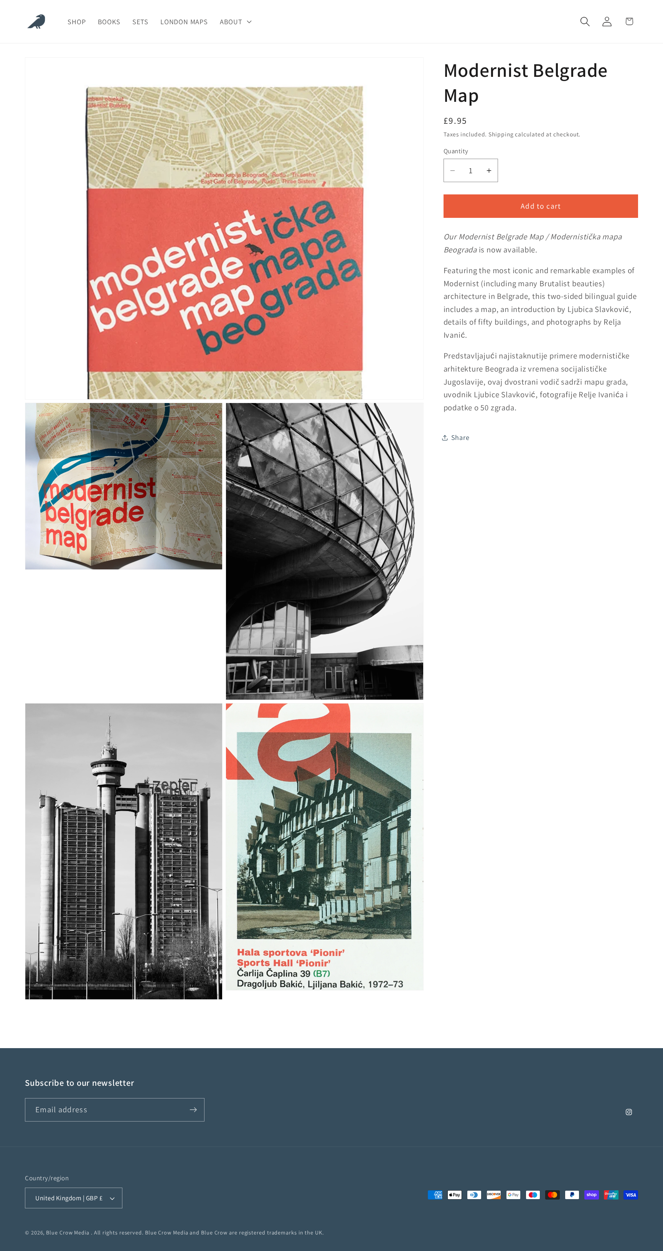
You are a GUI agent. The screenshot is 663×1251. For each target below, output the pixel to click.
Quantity (456, 151)
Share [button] (460, 437)
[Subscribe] (193, 1110)
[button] (235, 21)
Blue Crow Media (67, 1232)
